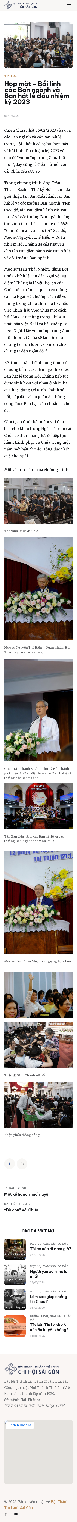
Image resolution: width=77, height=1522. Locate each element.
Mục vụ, (36, 1243)
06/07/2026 (37, 1254)
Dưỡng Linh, (40, 1316)
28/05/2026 (37, 1282)
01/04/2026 (37, 1336)
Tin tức (10, 75)
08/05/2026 (37, 1307)
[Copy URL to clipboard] (22, 1163)
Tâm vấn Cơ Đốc (55, 1243)
